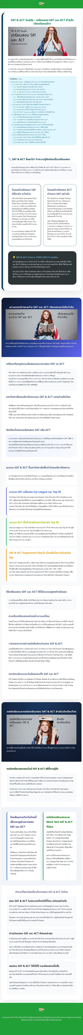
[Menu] (3, 4)
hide (20, 79)
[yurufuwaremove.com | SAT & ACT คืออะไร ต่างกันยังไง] (41, 4)
